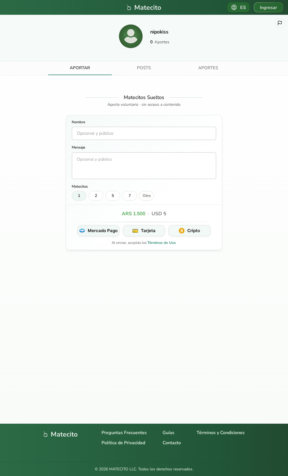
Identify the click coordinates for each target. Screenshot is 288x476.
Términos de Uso (161, 242)
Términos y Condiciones (221, 433)
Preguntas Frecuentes (124, 433)
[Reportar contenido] (280, 23)
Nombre (78, 122)
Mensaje (78, 147)
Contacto (172, 443)
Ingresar (268, 8)
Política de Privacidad (123, 443)
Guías (168, 433)
